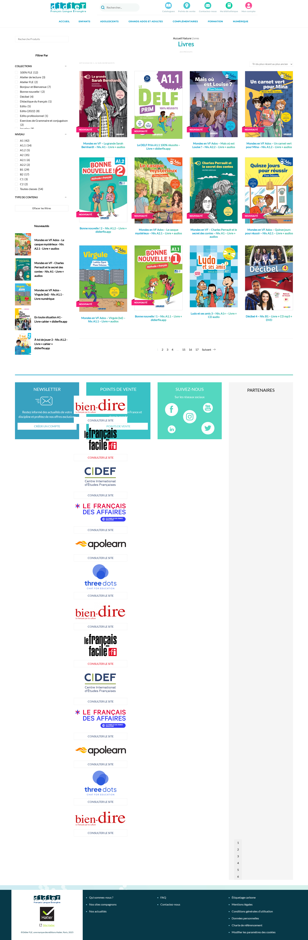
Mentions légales (242, 904)
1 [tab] (238, 842)
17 (197, 349)
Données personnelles (245, 918)
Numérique (240, 21)
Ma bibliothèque (229, 11)
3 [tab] (238, 856)
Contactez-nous (208, 11)
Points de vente (187, 11)
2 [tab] (238, 849)
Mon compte (249, 11)
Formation (215, 21)
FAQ (163, 897)
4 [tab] (238, 863)
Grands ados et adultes (146, 21)
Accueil (64, 21)
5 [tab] (238, 869)
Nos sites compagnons (103, 904)
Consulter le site (101, 420)
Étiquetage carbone (244, 897)
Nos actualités (98, 911)
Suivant (206, 349)
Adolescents (109, 21)
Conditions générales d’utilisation (252, 911)
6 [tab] (238, 876)
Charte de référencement (247, 925)
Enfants (84, 21)
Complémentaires (185, 21)
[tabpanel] (100, 518)
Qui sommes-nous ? (101, 897)
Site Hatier (49, 925)
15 (183, 349)
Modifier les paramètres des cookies (254, 932)
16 (190, 349)
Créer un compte (47, 426)
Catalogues (168, 11)
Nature (187, 38)
